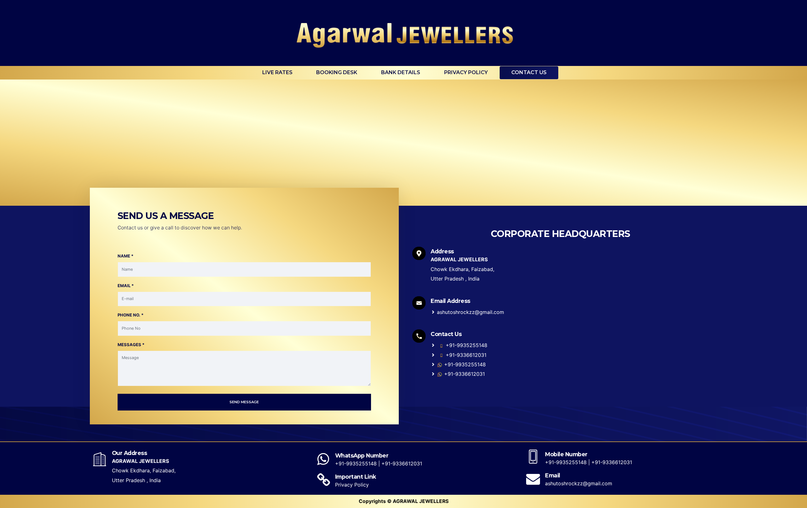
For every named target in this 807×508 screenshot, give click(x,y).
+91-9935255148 (465, 345)
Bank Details (400, 72)
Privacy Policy (466, 72)
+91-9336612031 (465, 355)
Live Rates (277, 72)
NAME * (125, 255)
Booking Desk (336, 72)
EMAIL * (126, 285)
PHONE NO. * (130, 314)
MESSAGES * (131, 344)
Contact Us (529, 72)
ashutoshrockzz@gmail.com (470, 312)
